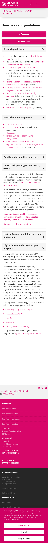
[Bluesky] (46, 388)
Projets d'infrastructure (11, 419)
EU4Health (9, 322)
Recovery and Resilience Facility (17, 326)
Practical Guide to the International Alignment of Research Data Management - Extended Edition (24, 144)
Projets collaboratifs (10, 414)
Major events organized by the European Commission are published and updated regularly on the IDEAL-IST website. (20, 217)
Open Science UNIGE (14, 124)
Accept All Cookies (24, 539)
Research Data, (12, 127)
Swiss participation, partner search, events (21, 167)
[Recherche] (29, 3)
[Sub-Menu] (44, 12)
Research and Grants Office (17, 12)
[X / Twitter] (42, 388)
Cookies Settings (24, 525)
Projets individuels (9, 409)
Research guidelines (13, 49)
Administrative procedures (11, 507)
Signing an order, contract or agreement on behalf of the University (24, 83)
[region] (24, 525)
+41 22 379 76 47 (10, 393)
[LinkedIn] (39, 388)
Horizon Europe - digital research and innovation (22, 236)
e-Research (24, 34)
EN (36, 4)
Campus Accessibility (9, 488)
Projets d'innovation (10, 424)
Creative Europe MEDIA (14, 314)
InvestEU (8, 318)
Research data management (17, 117)
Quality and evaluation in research (21, 157)
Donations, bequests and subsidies (20, 67)
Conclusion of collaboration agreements (24, 63)
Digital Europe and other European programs (21, 247)
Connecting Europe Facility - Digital (18, 309)
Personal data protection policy (18, 107)
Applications (6, 502)
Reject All (24, 532)
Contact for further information (17, 224)
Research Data (24, 41)
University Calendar (9, 493)
